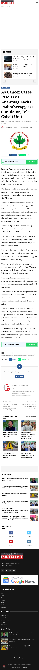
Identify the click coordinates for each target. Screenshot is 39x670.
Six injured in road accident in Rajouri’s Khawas (20, 646)
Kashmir (7, 87)
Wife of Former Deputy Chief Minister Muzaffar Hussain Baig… (23, 66)
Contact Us (4, 624)
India (2, 595)
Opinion (3, 597)
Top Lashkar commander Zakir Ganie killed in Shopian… (22, 74)
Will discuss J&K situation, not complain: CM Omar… (22, 639)
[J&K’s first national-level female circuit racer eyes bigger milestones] (8, 59)
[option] (19, 67)
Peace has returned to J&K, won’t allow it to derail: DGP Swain (28, 406)
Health (2, 602)
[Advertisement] (19, 28)
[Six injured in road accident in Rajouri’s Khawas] (10, 446)
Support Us (4, 622)
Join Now (32, 162)
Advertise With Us (6, 620)
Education (3, 607)
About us (3, 617)
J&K (3, 87)
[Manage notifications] (4, 666)
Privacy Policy (18, 658)
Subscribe (20, 376)
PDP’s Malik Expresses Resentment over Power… (20, 632)
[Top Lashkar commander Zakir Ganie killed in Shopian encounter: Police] (8, 75)
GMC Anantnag (31, 355)
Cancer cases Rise (9, 353)
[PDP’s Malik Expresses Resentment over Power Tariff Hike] (10, 425)
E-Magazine (4, 615)
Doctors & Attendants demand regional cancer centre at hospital (14, 355)
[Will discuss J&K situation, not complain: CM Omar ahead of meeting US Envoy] (28, 425)
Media (2, 604)
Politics (3, 600)
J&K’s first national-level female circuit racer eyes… (23, 58)
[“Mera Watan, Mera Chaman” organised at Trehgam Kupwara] (28, 446)
